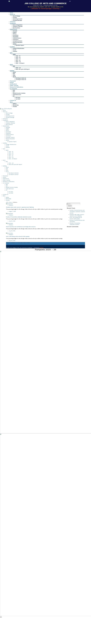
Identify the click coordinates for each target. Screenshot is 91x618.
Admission (12, 21)
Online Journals (14, 85)
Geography (15, 36)
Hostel (14, 49)
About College (16, 16)
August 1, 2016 (12, 211)
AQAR (14, 54)
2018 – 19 (18, 56)
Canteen (15, 51)
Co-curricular (13, 88)
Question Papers (20, 45)
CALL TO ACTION (10, 244)
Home (11, 12)
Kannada (15, 30)
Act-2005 (18, 99)
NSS (14, 90)
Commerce (15, 39)
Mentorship (16, 105)
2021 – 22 (18, 60)
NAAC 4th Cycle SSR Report (23, 69)
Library (14, 43)
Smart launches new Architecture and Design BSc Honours (20, 226)
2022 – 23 (18, 61)
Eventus (42, 247)
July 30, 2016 (12, 221)
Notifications (13, 84)
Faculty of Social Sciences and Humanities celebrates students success (77, 212)
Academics (13, 23)
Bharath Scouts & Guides (19, 93)
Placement (13, 81)
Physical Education (17, 42)
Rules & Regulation (17, 25)
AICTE (14, 76)
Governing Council (17, 18)
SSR (14, 66)
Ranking (12, 70)
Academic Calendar (18, 26)
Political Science (17, 38)
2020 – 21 (18, 58)
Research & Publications (16, 87)
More (11, 102)
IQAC (11, 52)
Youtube (15, 106)
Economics (15, 35)
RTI (13, 96)
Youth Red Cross (17, 94)
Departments (13, 29)
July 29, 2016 (12, 230)
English (15, 32)
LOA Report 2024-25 (21, 79)
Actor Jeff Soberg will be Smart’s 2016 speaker (18, 236)
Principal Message (17, 20)
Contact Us (13, 100)
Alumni (12, 82)
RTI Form (18, 97)
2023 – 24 (18, 67)
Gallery (14, 103)
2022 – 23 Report (20, 63)
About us (12, 14)
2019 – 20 (18, 57)
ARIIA (14, 75)
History (14, 33)
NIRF (14, 73)
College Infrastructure (18, 48)
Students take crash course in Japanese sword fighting (20, 207)
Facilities (12, 46)
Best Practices (16, 27)
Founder (15, 17)
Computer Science (17, 40)
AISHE (14, 72)
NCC (14, 91)
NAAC (11, 64)
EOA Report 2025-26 (21, 78)
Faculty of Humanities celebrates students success (18, 216)
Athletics (11, 205)
